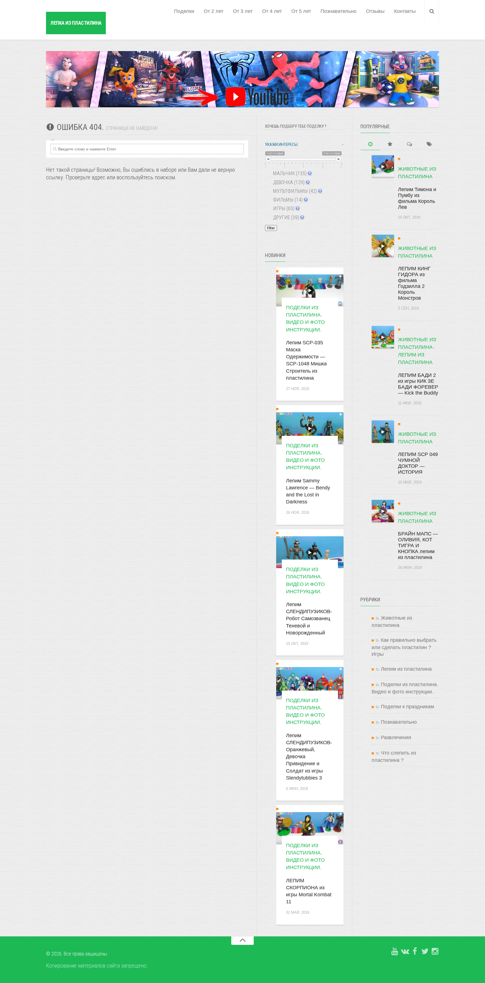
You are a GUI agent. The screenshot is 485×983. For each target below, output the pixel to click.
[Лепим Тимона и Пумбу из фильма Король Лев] (383, 166)
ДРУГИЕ (285, 217)
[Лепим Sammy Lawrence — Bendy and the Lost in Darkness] (310, 428)
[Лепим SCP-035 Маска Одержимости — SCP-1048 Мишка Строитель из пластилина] (310, 290)
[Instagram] (435, 951)
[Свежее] (370, 144)
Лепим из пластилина (406, 669)
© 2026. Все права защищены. (77, 954)
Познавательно (338, 11)
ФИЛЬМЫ (287, 200)
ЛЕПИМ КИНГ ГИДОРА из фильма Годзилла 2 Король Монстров (414, 283)
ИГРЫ (283, 208)
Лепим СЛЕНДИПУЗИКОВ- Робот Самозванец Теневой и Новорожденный (309, 619)
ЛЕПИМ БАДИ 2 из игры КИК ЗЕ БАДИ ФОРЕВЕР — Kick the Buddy (418, 384)
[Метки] (429, 144)
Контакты (405, 11)
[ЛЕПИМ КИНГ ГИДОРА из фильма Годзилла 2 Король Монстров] (383, 246)
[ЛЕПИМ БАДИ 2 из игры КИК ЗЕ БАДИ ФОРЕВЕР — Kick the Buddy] (383, 337)
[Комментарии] (409, 144)
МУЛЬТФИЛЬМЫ (294, 191)
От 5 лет (301, 11)
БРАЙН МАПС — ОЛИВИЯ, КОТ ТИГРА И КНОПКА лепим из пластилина (418, 545)
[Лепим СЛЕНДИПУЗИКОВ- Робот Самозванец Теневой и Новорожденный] (310, 552)
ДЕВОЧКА (288, 182)
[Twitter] (425, 951)
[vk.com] (405, 951)
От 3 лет (243, 11)
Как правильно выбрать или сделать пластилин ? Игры (404, 647)
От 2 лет (213, 11)
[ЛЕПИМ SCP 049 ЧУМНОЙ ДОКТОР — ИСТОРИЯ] (383, 431)
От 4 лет (272, 11)
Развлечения (396, 737)
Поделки (184, 11)
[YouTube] (395, 951)
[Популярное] (390, 144)
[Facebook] (415, 951)
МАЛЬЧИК (289, 173)
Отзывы (375, 11)
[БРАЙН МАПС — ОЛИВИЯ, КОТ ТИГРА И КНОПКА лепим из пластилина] (383, 511)
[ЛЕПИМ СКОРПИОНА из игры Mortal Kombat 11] (310, 828)
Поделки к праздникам (407, 706)
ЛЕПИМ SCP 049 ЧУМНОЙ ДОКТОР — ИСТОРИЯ (418, 463)
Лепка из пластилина (76, 23)
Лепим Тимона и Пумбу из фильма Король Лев (417, 198)
